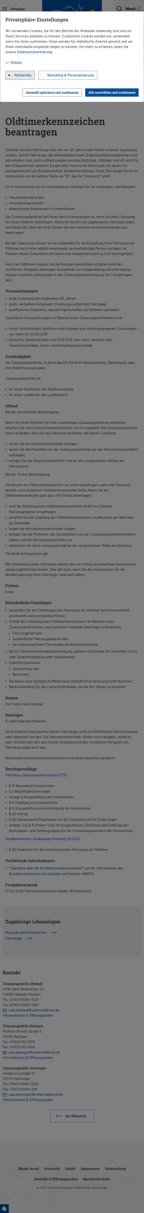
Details (16, 63)
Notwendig (22, 75)
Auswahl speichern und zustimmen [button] (52, 92)
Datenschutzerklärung (34, 52)
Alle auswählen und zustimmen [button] (111, 92)
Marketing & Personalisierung (70, 75)
